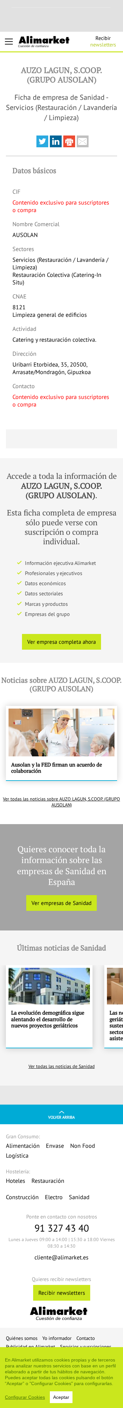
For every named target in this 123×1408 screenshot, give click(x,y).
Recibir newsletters (61, 1292)
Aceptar (61, 1397)
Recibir (103, 41)
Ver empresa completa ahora (61, 641)
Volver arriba (61, 1117)
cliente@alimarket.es (61, 1257)
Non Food (82, 1145)
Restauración (47, 1180)
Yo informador (57, 1338)
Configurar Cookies (25, 1397)
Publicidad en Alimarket (30, 1347)
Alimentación (23, 1145)
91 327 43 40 (61, 1227)
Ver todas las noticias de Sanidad (62, 1066)
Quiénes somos (21, 1338)
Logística (17, 1155)
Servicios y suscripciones (85, 1347)
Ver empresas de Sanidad (61, 903)
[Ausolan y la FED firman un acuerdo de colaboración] (61, 743)
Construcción (22, 1197)
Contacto (85, 1338)
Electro (54, 1197)
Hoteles (15, 1180)
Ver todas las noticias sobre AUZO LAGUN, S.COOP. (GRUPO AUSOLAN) (61, 802)
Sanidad (79, 1197)
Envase (55, 1145)
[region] (61, 1377)
